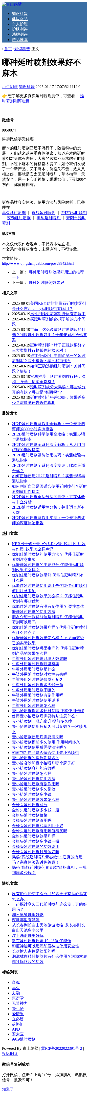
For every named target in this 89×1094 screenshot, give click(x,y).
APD (16, 1029)
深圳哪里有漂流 (26, 920)
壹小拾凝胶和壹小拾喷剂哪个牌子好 (43, 763)
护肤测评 (20, 29)
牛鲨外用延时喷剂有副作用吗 (37, 695)
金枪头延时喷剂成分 (29, 805)
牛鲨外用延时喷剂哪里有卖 (35, 664)
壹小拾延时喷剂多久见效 (33, 789)
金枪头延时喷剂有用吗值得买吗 (39, 831)
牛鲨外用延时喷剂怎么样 (33, 705)
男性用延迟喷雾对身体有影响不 (58, 314)
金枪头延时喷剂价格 (29, 815)
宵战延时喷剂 (43, 213)
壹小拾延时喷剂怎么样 (31, 773)
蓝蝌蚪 (18, 1024)
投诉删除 (10, 1053)
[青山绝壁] (12, 4)
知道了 (8, 1089)
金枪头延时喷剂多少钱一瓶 (35, 810)
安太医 (18, 1034)
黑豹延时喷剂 (49, 218)
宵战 (16, 982)
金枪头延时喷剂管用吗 (31, 820)
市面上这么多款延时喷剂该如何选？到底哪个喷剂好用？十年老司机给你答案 (49, 334)
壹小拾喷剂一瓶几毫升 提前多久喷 (42, 721)
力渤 (16, 993)
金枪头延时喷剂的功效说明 (35, 846)
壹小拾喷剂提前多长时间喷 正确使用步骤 (48, 711)
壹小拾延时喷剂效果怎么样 (35, 799)
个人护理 (20, 24)
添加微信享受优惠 (18, 139)
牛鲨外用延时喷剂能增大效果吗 (39, 658)
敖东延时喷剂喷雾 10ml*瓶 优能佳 (41, 941)
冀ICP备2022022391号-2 (61, 1048)
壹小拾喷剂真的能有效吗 (33, 768)
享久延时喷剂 (14, 213)
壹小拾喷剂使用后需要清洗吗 (37, 737)
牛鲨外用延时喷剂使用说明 (35, 700)
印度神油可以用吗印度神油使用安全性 (45, 946)
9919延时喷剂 (24, 1039)
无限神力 (20, 1003)
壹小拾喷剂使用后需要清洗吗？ (39, 747)
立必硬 (18, 1019)
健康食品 (20, 19)
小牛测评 (10, 87)
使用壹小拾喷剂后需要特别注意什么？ (45, 716)
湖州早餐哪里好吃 (28, 915)
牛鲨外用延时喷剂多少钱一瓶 (37, 685)
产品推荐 (20, 40)
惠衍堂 (18, 998)
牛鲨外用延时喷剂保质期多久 (37, 679)
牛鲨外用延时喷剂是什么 (33, 669)
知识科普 (20, 13)
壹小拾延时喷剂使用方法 (33, 779)
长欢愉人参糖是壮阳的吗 (33, 951)
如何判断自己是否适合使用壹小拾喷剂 (45, 752)
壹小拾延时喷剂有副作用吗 (35, 784)
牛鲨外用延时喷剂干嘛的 (33, 690)
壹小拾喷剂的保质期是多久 (35, 758)
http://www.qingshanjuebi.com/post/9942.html (38, 263)
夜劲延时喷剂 (19, 218)
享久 (16, 988)
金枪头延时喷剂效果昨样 (33, 836)
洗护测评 (20, 34)
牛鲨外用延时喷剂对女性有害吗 (39, 674)
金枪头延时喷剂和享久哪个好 (37, 826)
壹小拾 (18, 1008)
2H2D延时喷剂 (74, 213)
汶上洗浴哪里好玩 (28, 935)
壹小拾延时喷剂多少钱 (31, 794)
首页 (8, 49)
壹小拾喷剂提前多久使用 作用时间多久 (46, 742)
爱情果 (18, 1014)
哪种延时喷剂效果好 (46, 282)
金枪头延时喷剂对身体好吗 (35, 852)
